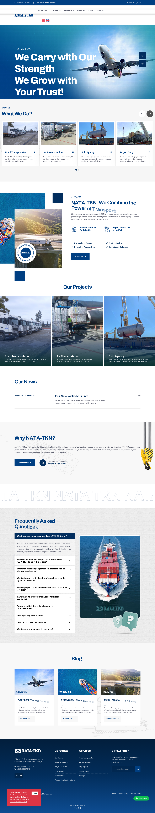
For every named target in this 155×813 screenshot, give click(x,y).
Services (22, 95)
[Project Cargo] (134, 133)
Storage (82, 776)
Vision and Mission (61, 762)
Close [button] (35, 793)
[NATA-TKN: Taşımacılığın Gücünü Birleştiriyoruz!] (24, 15)
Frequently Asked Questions (65, 780)
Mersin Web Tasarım (77, 805)
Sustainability (59, 776)
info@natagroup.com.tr (47, 3)
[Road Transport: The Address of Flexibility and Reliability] (120, 682)
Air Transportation (53, 152)
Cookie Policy (123, 793)
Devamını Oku (25, 719)
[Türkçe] (43, 20)
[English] (47, 20)
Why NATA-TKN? (61, 767)
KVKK (114, 793)
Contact (42, 95)
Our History (59, 758)
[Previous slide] (142, 55)
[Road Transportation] (20, 133)
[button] (76, 170)
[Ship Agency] (96, 133)
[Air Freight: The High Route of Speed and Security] (34, 682)
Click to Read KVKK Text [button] (18, 802)
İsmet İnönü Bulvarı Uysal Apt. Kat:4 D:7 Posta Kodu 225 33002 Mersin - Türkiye (29, 760)
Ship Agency (87, 152)
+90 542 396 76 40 (23, 3)
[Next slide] (142, 63)
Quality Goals (59, 771)
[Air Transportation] (58, 133)
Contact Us (23, 463)
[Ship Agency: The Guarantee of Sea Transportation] (77, 682)
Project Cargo (127, 152)
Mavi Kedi (77, 808)
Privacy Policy (135, 793)
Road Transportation (16, 152)
